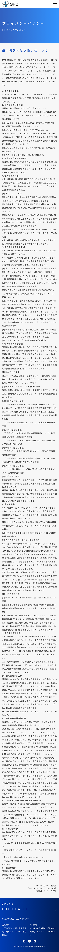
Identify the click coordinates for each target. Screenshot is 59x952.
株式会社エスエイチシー (15, 918)
